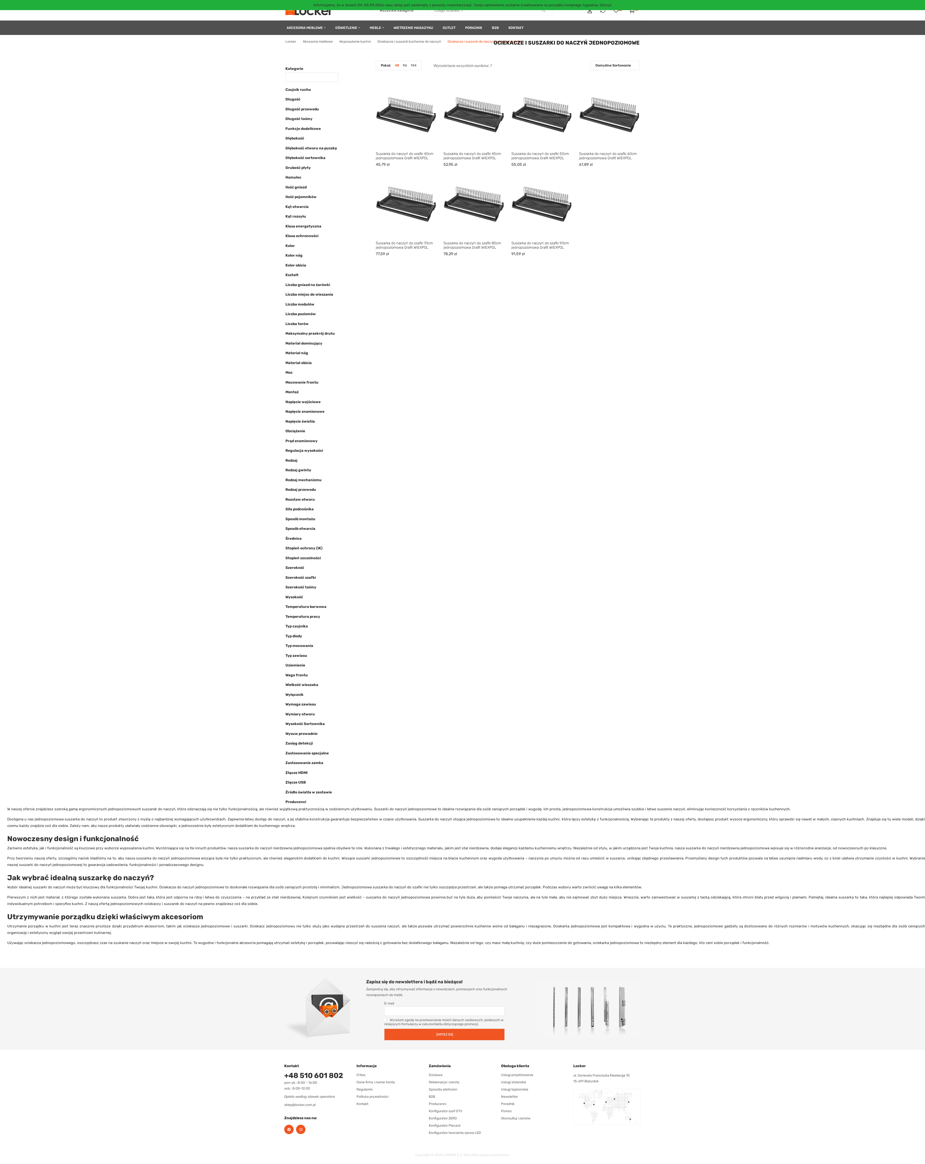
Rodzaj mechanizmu (303, 480)
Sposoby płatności (443, 1089)
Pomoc (506, 1111)
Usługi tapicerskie (514, 1089)
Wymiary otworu (300, 714)
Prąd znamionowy (301, 441)
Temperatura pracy (302, 616)
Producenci (295, 802)
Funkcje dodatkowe (303, 128)
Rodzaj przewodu (300, 489)
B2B (432, 1097)
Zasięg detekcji (299, 743)
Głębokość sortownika (305, 158)
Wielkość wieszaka (301, 685)
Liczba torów (297, 324)
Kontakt (362, 1104)
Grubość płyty (298, 168)
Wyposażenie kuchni (355, 42)
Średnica (293, 538)
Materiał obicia (298, 363)
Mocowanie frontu (301, 382)
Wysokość (294, 597)
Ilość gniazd (296, 187)
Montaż (292, 392)
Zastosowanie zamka (304, 763)
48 (397, 65)
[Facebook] (289, 1129)
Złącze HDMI (296, 773)
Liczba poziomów (300, 314)
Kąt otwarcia (297, 207)
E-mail (389, 1003)
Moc (289, 372)
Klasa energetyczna (303, 226)
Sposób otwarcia (300, 528)
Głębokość (294, 138)
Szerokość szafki (300, 577)
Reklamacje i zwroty (444, 1082)
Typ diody (293, 636)
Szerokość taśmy (300, 587)
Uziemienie (295, 665)
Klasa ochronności (301, 236)
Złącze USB (295, 782)
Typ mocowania (299, 646)
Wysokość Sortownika (305, 724)
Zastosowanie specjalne (307, 753)
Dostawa (436, 1075)
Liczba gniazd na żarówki (307, 285)
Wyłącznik (294, 694)
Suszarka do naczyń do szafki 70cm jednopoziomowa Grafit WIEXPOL (404, 245)
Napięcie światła (300, 421)
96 (405, 65)
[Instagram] (300, 1129)
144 (413, 65)
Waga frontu (296, 675)
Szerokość (294, 567)
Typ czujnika (296, 626)
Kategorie (294, 69)
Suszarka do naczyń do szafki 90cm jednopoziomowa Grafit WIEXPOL (540, 245)
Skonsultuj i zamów (515, 1118)
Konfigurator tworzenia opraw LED (455, 1133)
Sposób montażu (300, 519)
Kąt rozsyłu (295, 216)
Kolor (290, 246)
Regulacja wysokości (304, 450)
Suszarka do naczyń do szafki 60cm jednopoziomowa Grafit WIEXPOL (608, 156)
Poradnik (508, 1104)
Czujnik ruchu (298, 89)
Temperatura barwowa (305, 607)
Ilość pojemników (301, 197)
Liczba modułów (299, 304)
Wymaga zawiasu (300, 704)
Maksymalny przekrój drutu (310, 333)
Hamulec (293, 177)
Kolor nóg (294, 255)
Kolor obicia (295, 265)
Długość (292, 99)
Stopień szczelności (303, 558)
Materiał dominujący (303, 343)
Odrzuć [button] (606, 5)
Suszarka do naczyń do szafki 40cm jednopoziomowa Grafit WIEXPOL (404, 156)
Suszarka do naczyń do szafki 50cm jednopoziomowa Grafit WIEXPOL (540, 156)
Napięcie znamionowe (304, 411)
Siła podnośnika (299, 509)
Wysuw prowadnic (301, 734)
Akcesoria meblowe (318, 42)
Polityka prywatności (373, 1097)
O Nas (361, 1075)
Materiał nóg (296, 353)
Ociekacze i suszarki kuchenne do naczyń (409, 42)
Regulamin (365, 1089)
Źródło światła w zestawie (308, 792)
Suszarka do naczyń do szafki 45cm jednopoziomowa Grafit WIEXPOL (472, 156)
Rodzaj (291, 460)
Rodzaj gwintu (298, 470)
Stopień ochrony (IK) (304, 548)
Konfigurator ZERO (443, 1118)
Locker (290, 42)
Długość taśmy (298, 119)
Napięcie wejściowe (303, 402)
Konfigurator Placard (444, 1126)
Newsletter (509, 1097)
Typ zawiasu (296, 655)
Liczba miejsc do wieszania (309, 294)
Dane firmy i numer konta (376, 1082)
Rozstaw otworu (300, 499)
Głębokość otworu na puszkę (311, 148)
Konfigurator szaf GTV (445, 1111)
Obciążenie (295, 431)
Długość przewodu (302, 109)
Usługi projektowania (517, 1075)
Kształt (291, 275)
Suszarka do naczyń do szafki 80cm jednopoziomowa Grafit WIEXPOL (472, 245)
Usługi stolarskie (513, 1082)
